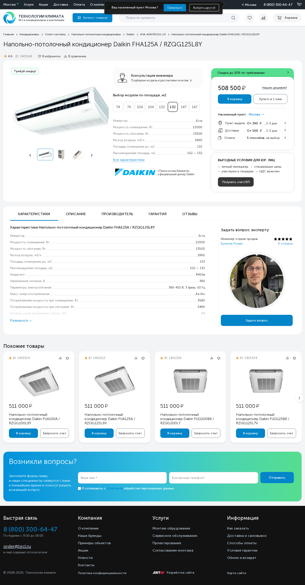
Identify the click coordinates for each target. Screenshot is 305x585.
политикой (115, 488)
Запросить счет (54, 433)
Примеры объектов (94, 543)
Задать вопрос (257, 320)
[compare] (263, 18)
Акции (43, 4)
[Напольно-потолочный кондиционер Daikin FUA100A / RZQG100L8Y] (39, 396)
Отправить (277, 478)
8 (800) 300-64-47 (278, 5)
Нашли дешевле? (274, 88)
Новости (85, 558)
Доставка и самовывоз (247, 536)
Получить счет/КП (236, 182)
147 (183, 107)
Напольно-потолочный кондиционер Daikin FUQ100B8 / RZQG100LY (187, 418)
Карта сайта (236, 573)
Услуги (28, 4)
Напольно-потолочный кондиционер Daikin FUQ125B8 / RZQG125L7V (262, 418)
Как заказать (238, 528)
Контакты (86, 565)
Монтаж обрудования (171, 528)
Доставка (60, 4)
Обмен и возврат (241, 558)
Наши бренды (89, 536)
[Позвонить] (297, 4)
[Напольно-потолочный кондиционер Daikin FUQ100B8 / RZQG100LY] (190, 395)
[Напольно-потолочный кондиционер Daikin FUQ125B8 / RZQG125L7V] (266, 395)
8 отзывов (285, 243)
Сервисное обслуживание (174, 536)
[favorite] (252, 18)
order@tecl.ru (17, 546)
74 (118, 107)
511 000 (20, 406)
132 (162, 107)
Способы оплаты (242, 543)
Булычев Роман (232, 243)
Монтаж (9, 4)
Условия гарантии (242, 550)
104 (140, 107)
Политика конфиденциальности (102, 573)
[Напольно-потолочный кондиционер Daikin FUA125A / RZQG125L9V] (114, 396)
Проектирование (166, 543)
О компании (99, 4)
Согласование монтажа (172, 550)
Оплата (79, 4)
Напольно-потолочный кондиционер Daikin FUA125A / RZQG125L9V (110, 418)
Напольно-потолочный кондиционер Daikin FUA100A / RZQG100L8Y (34, 418)
